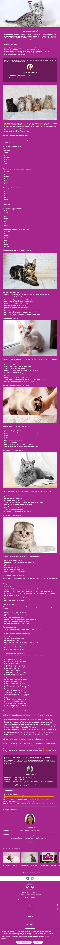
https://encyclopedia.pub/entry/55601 (25, 801)
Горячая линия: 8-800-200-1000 (30, 892)
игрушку (6, 728)
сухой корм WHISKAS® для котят (40, 749)
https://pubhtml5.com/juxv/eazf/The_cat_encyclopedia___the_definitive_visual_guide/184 (29, 796)
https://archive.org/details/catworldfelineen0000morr (40, 803)
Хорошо (38, 942)
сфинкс (25, 125)
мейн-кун (38, 125)
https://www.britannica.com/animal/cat (38, 800)
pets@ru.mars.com (30, 897)
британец (7, 125)
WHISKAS (47, 740)
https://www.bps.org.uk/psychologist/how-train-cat (33, 798)
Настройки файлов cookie (23, 942)
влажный (46, 750)
